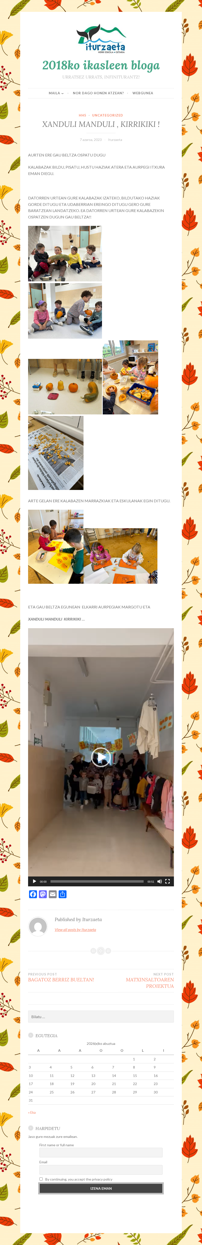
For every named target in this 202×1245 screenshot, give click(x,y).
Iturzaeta (115, 139)
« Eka (32, 1112)
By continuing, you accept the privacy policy (78, 1179)
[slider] (97, 881)
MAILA (54, 93)
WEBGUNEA (143, 93)
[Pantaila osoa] (167, 881)
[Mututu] (159, 881)
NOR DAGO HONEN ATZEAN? (98, 93)
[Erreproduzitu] (34, 881)
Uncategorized (107, 115)
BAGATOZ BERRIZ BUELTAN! (61, 977)
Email (43, 1162)
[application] (101, 757)
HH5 (82, 115)
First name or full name (56, 1145)
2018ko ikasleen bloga (101, 65)
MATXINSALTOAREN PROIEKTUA (150, 980)
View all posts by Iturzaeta (75, 929)
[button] (101, 757)
